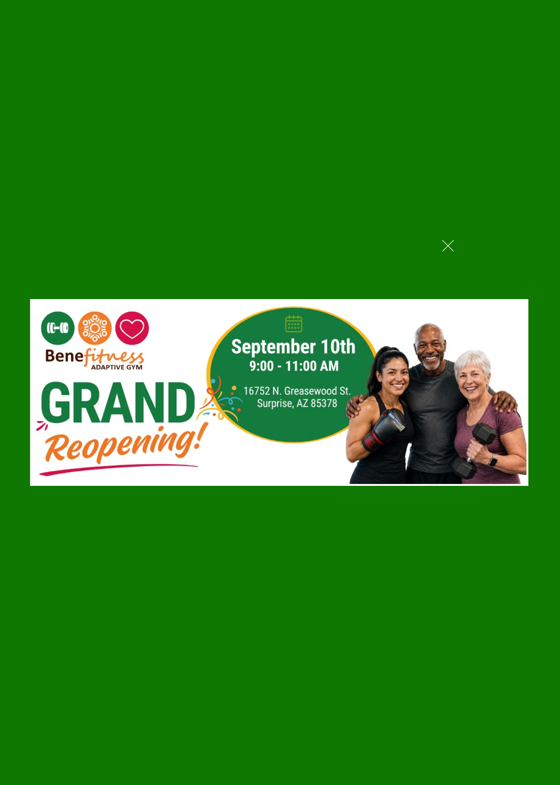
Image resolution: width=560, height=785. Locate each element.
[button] (448, 246)
